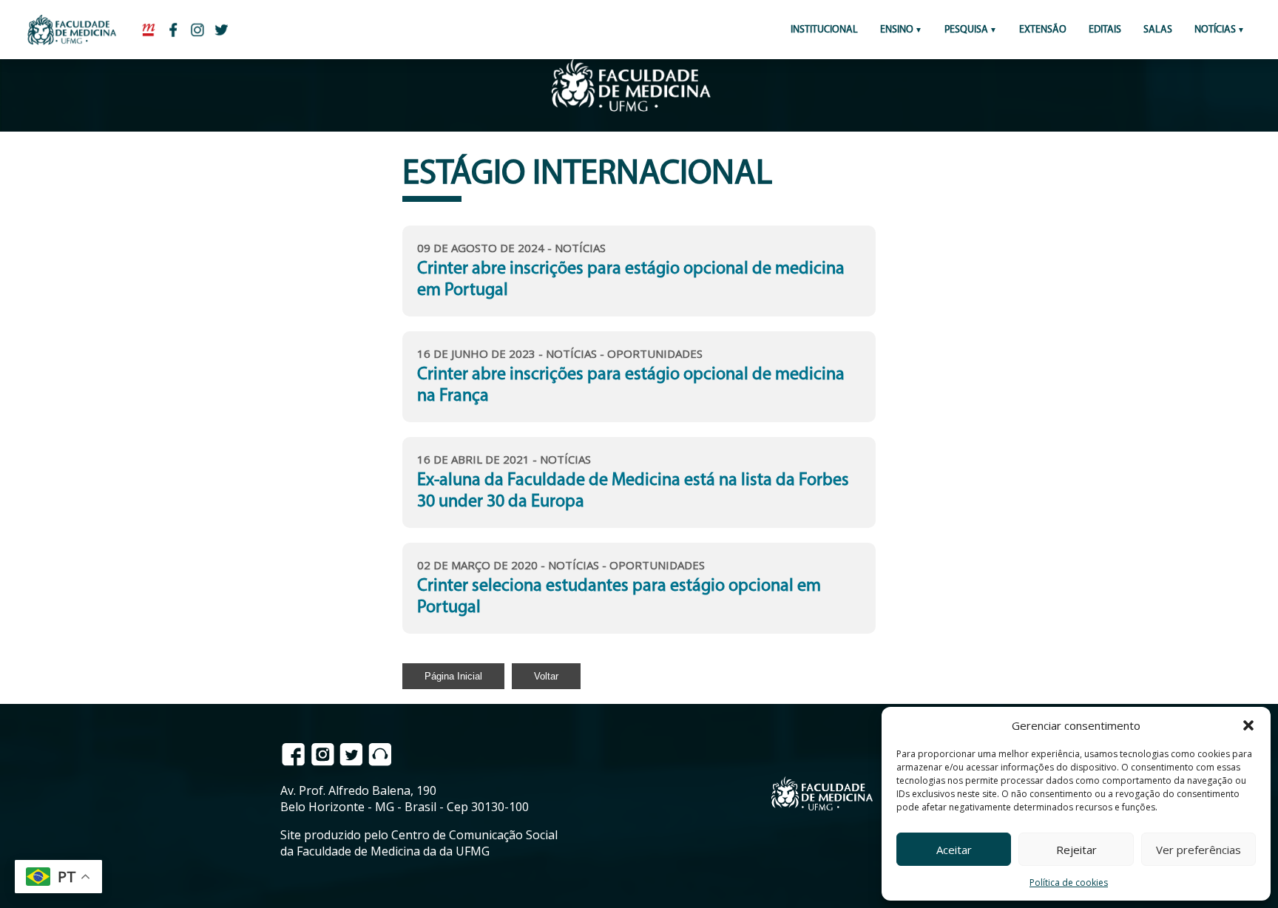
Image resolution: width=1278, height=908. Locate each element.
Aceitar (954, 849)
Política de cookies (1069, 882)
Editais (1105, 29)
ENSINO (896, 29)
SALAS (1157, 29)
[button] (1248, 725)
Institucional (824, 29)
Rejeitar (1076, 849)
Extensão (1042, 29)
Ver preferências (1198, 849)
